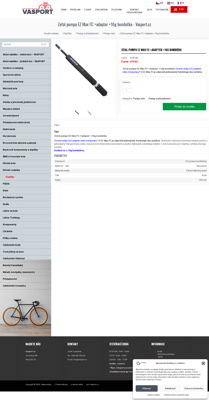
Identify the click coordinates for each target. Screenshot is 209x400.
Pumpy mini (109, 33)
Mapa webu (46, 384)
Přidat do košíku (184, 106)
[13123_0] (91, 112)
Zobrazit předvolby (193, 388)
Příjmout (146, 388)
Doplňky (67, 33)
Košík (160, 351)
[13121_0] (78, 112)
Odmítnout (170, 388)
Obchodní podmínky (166, 354)
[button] (203, 363)
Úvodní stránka (51, 33)
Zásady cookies (153, 395)
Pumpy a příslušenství (87, 33)
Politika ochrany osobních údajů (176, 395)
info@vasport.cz (80, 359)
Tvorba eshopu (61, 384)
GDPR (160, 357)
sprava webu (78, 384)
